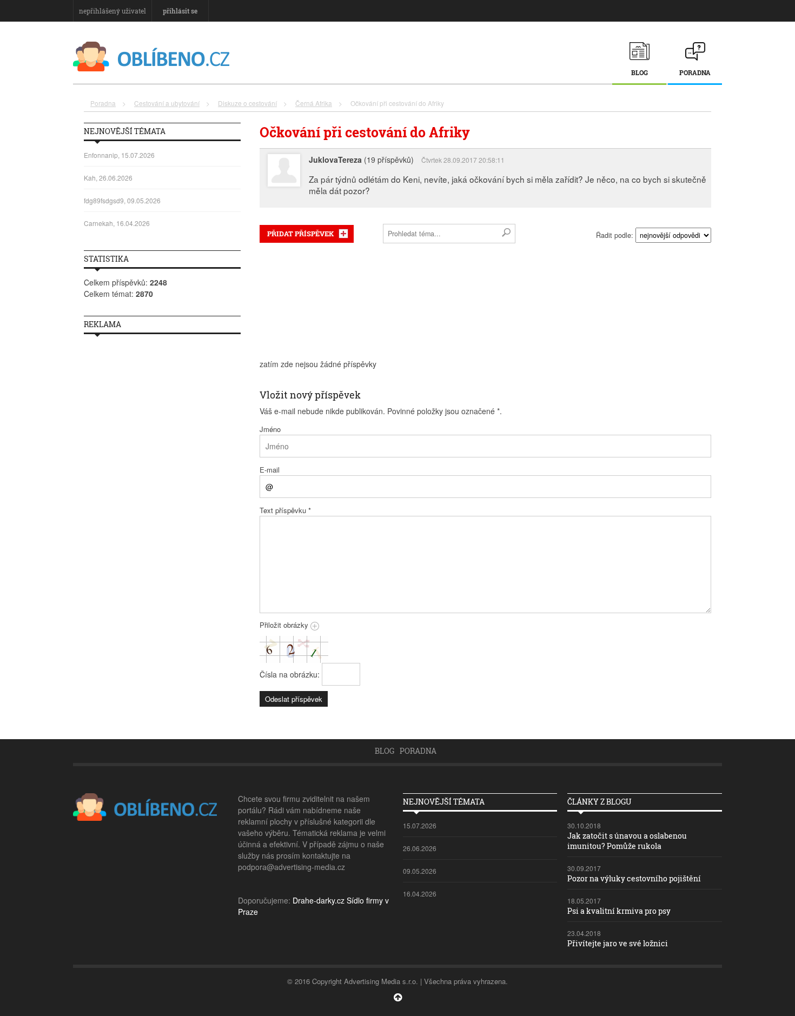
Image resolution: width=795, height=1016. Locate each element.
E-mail (270, 469)
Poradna (695, 72)
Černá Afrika (313, 103)
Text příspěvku (285, 510)
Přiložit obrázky (285, 625)
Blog (639, 72)
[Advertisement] (485, 301)
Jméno (270, 429)
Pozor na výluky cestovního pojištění (634, 878)
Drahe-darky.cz (319, 900)
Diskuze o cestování (247, 103)
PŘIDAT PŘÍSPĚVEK (300, 233)
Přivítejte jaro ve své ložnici (617, 943)
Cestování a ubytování (167, 103)
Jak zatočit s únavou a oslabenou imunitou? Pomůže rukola (627, 841)
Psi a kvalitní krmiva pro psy (619, 911)
